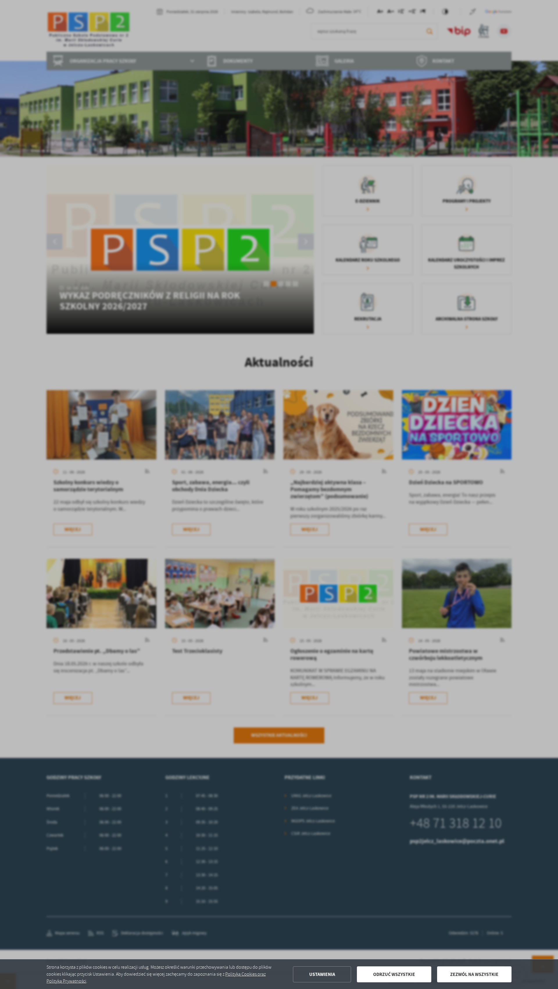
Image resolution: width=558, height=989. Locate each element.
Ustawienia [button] (322, 974)
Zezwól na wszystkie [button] (474, 974)
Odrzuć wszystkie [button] (394, 974)
